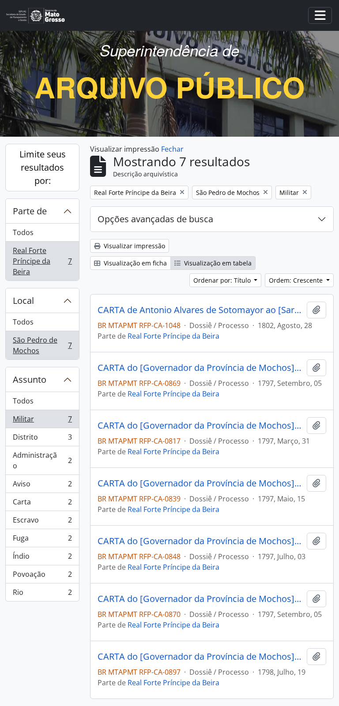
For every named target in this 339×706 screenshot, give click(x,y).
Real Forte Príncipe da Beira (42, 261)
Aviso (42, 486)
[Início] (39, 15)
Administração (42, 460)
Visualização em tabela (217, 263)
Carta (42, 504)
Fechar (172, 149)
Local (23, 300)
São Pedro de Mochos (42, 345)
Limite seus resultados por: (42, 167)
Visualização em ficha (134, 263)
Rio (42, 594)
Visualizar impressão (133, 246)
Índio (42, 558)
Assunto (29, 379)
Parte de (30, 211)
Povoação (42, 576)
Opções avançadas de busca (155, 219)
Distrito (42, 439)
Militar (42, 421)
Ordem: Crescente (296, 280)
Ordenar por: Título (222, 280)
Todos (23, 232)
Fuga (42, 540)
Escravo (42, 522)
